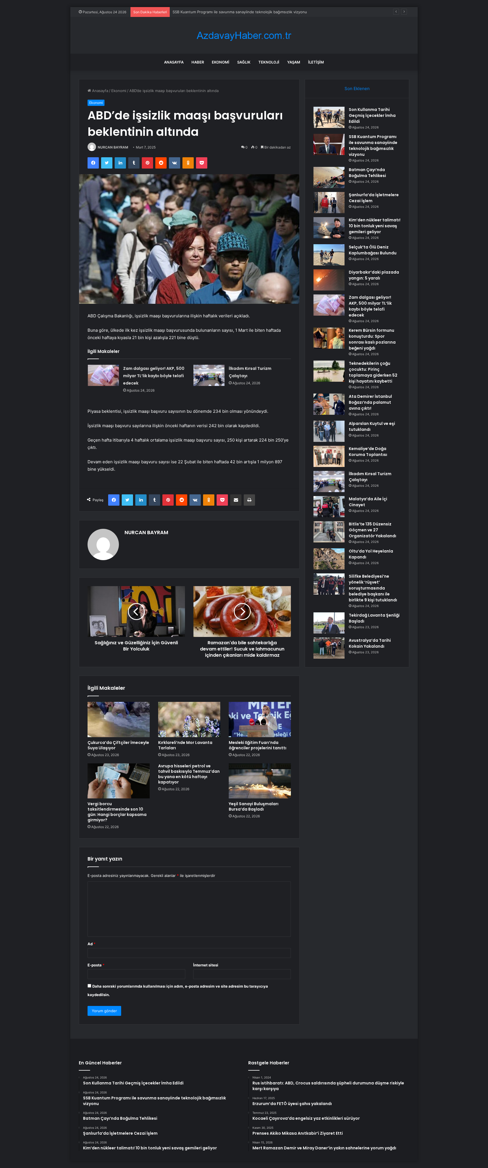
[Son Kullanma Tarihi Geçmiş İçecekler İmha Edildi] (329, 117)
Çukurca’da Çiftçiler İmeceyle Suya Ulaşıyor (118, 745)
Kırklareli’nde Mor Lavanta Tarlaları (185, 745)
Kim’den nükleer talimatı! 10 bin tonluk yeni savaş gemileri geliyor (374, 226)
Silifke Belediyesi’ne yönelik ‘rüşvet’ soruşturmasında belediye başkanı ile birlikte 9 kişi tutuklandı (373, 588)
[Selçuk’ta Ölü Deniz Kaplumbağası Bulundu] (329, 254)
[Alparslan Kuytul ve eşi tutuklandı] (329, 431)
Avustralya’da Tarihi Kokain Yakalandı (370, 643)
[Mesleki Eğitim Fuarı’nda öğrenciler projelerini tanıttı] (260, 719)
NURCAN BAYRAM (113, 147)
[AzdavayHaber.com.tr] (244, 35)
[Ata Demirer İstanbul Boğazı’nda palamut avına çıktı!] (329, 404)
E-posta (96, 965)
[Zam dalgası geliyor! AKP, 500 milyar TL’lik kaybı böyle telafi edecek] (103, 375)
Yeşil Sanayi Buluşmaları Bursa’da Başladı (253, 806)
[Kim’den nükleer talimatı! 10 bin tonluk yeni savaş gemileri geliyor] (329, 227)
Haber (197, 62)
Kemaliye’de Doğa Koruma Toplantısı (368, 451)
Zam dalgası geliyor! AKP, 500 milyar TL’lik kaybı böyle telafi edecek (153, 376)
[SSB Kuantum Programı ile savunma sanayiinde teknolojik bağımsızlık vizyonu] (329, 144)
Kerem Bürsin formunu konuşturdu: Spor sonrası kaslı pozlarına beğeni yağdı (372, 339)
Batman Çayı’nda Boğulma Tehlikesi (203, 12)
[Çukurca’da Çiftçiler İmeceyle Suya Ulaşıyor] (119, 719)
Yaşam (293, 62)
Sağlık (243, 62)
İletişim (316, 62)
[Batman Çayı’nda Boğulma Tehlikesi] (329, 177)
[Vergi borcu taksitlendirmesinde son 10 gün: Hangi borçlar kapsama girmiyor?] (119, 780)
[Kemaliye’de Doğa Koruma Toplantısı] (329, 456)
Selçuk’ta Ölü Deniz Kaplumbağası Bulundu (372, 250)
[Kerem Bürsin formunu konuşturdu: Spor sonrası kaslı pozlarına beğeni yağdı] (329, 338)
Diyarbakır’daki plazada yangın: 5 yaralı (374, 275)
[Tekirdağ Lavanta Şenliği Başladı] (329, 623)
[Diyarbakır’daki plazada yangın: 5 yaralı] (329, 280)
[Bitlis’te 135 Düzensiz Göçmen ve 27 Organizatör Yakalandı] (329, 531)
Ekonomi (220, 62)
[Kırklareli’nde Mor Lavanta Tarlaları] (189, 719)
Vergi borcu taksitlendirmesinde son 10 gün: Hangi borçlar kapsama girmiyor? (117, 812)
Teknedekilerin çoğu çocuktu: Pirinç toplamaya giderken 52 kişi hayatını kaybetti (373, 372)
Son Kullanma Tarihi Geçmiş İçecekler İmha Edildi (372, 115)
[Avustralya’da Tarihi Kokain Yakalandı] (329, 648)
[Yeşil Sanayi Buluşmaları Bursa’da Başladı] (260, 780)
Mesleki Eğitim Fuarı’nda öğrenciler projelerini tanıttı (257, 745)
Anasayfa (174, 62)
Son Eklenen (357, 88)
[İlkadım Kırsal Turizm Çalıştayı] (209, 375)
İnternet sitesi (205, 965)
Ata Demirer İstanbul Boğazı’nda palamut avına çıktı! (370, 402)
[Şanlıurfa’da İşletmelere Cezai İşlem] (329, 202)
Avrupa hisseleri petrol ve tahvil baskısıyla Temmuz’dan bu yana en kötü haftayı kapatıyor (189, 774)
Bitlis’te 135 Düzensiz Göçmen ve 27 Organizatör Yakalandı (372, 530)
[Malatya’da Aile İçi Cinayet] (329, 506)
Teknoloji (268, 62)
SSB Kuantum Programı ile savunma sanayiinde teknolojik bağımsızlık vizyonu (373, 145)
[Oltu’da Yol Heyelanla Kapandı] (329, 558)
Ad (91, 944)
